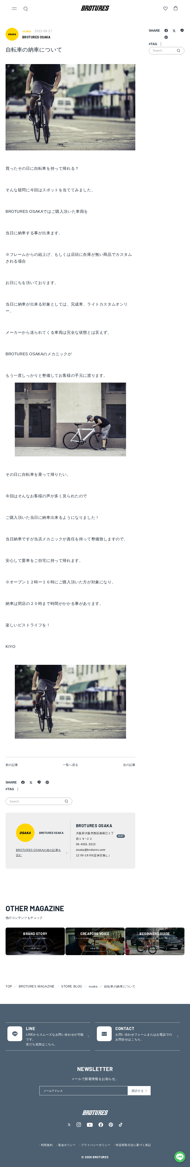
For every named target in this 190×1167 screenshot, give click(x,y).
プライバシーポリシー (95, 1145)
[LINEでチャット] (179, 1156)
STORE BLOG (71, 986)
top (9, 986)
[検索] (66, 801)
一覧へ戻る (70, 765)
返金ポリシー (67, 1145)
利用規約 (47, 1145)
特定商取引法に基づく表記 (133, 1145)
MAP (121, 836)
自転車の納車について (120, 986)
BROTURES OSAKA (36, 37)
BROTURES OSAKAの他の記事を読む (38, 852)
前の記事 (12, 765)
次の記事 (129, 765)
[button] (14, 9)
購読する (138, 1091)
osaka (93, 986)
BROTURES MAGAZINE (37, 986)
